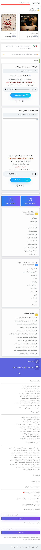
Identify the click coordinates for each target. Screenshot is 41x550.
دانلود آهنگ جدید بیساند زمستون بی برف (26, 347)
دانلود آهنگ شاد (33, 231)
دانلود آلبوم (34, 218)
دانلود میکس (33, 221)
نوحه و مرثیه (34, 225)
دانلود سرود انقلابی (32, 269)
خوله (37, 496)
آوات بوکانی (34, 282)
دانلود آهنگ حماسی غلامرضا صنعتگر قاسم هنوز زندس (23, 334)
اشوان (35, 295)
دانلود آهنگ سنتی (32, 238)
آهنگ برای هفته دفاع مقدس (29, 272)
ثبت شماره (20, 532)
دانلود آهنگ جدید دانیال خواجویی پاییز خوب (25, 350)
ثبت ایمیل (20, 519)
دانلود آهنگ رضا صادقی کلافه (28, 111)
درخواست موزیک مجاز (30, 203)
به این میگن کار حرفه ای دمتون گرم (28, 499)
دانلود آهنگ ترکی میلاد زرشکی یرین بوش (26, 318)
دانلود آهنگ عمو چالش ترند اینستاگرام (27, 324)
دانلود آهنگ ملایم (30, 115)
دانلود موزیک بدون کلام (31, 247)
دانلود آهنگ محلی (32, 234)
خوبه (36, 502)
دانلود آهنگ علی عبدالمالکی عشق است (27, 337)
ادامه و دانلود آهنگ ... (19, 95)
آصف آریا (35, 278)
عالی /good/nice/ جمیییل (31, 505)
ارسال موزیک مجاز (11, 203)
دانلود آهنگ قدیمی (32, 241)
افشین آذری (34, 298)
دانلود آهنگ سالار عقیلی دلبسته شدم (27, 340)
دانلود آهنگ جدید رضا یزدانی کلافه (27, 67)
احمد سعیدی (33, 291)
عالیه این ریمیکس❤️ (31, 492)
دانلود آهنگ (36, 481)
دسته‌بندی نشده (30, 71)
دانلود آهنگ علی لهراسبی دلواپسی (28, 353)
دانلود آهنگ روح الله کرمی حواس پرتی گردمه (25, 344)
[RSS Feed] (20, 373)
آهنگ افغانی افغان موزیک (30, 251)
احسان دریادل (33, 288)
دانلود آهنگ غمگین (32, 228)
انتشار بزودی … (33, 254)
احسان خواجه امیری (32, 285)
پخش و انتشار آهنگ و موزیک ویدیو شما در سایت (24, 54)
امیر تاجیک (34, 305)
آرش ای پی (34, 275)
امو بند (35, 301)
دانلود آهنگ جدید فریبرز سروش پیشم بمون (25, 321)
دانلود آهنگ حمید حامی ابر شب (28, 327)
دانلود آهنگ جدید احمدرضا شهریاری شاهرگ (25, 331)
